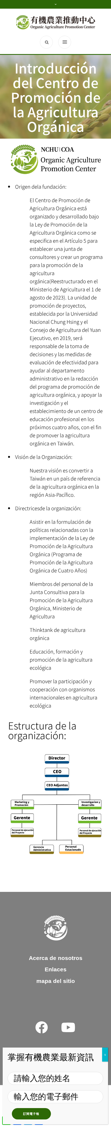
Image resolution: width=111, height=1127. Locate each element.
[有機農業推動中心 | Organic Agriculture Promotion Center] (55, 22)
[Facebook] (41, 1027)
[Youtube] (68, 1027)
